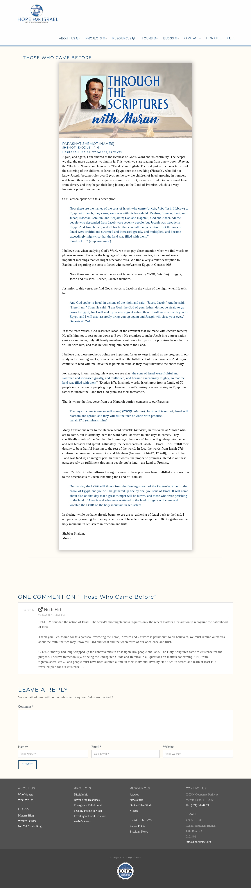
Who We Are (25, 794)
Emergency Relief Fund (88, 805)
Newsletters (136, 800)
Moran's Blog (26, 815)
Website (168, 747)
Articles (134, 794)
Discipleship (81, 794)
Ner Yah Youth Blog (30, 826)
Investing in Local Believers (90, 816)
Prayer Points (137, 826)
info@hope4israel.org (198, 842)
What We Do (25, 800)
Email (96, 747)
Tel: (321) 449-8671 (197, 805)
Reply (28, 610)
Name (23, 747)
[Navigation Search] (228, 32)
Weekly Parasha (27, 821)
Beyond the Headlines (87, 800)
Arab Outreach (82, 821)
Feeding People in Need (88, 810)
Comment (25, 706)
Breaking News (139, 831)
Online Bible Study (141, 805)
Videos (134, 810)
